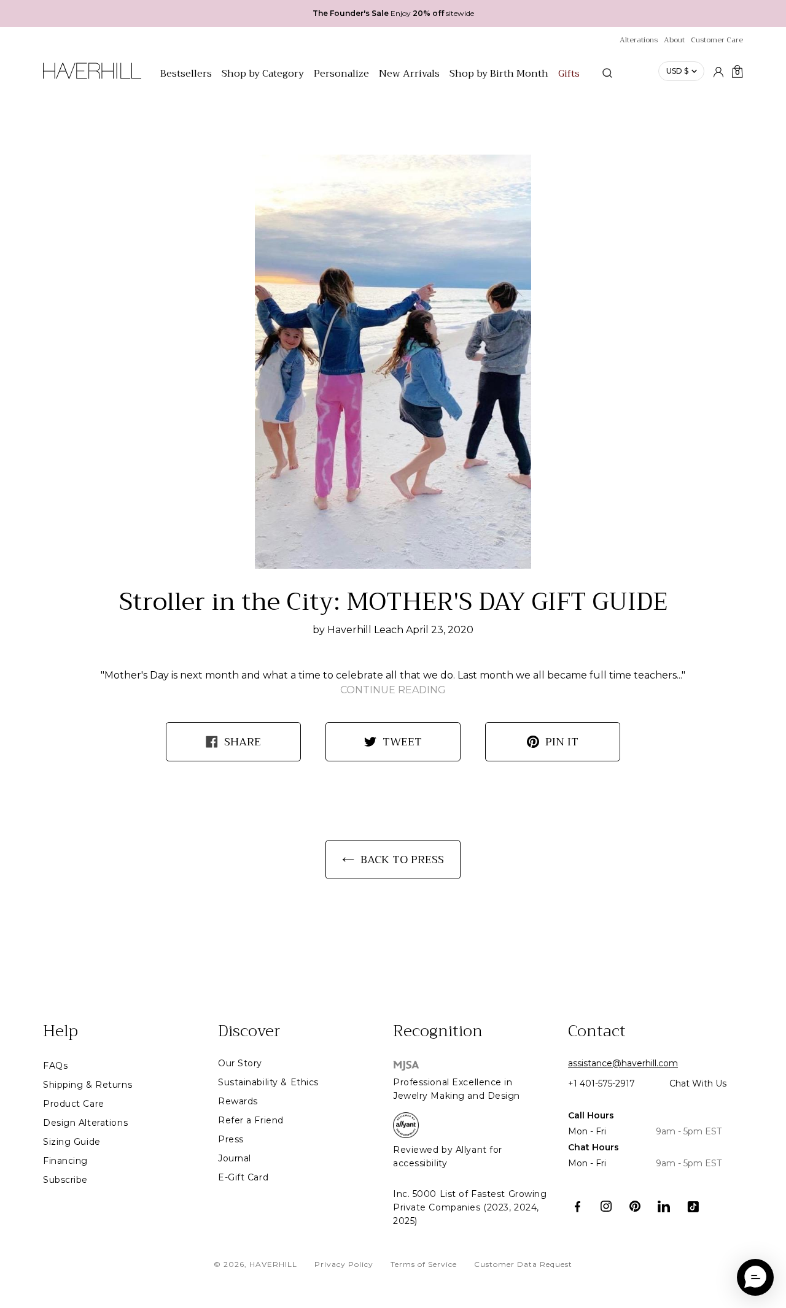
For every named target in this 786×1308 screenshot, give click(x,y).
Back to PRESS (402, 859)
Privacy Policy (343, 1264)
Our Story (240, 1063)
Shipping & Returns (87, 1084)
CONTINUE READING (393, 690)
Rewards (238, 1101)
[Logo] (92, 77)
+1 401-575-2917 (601, 1083)
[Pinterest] (635, 1206)
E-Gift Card (243, 1177)
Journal (234, 1158)
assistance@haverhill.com (623, 1063)
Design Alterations (85, 1122)
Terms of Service (424, 1264)
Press (231, 1139)
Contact (597, 1031)
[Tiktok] (692, 1206)
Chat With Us (697, 1083)
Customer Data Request (523, 1264)
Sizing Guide (72, 1141)
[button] (755, 1277)
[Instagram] (606, 1206)
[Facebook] (577, 1206)
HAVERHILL (273, 1264)
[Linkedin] (664, 1206)
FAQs (55, 1065)
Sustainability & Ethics (268, 1082)
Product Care (73, 1103)
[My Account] (718, 71)
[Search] (607, 73)
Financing (65, 1160)
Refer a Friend (251, 1120)
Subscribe (65, 1179)
